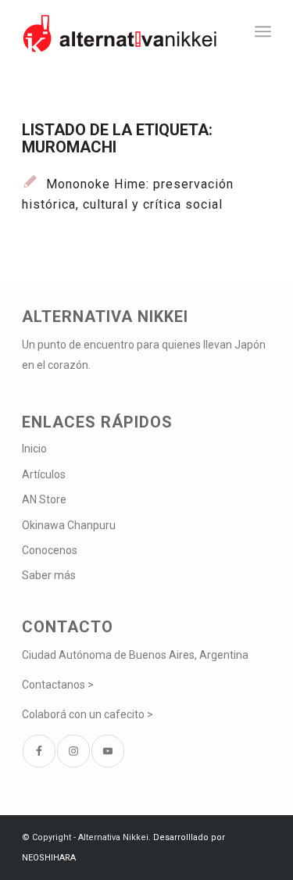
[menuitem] (263, 31)
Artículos (44, 474)
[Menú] (263, 31)
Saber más (49, 575)
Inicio (34, 448)
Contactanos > (58, 684)
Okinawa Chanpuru (69, 525)
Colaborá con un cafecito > (87, 714)
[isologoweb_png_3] (121, 31)
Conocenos (49, 550)
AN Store (44, 499)
